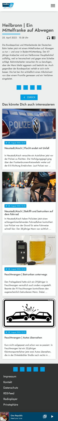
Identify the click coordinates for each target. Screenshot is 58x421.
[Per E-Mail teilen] (39, 87)
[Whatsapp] (29, 369)
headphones (48, 38)
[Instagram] (22, 369)
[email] (42, 369)
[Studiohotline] (36, 369)
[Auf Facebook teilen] (19, 87)
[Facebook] (15, 369)
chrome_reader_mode (53, 38)
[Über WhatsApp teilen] (32, 87)
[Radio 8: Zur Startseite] (25, 5)
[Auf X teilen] (25, 87)
